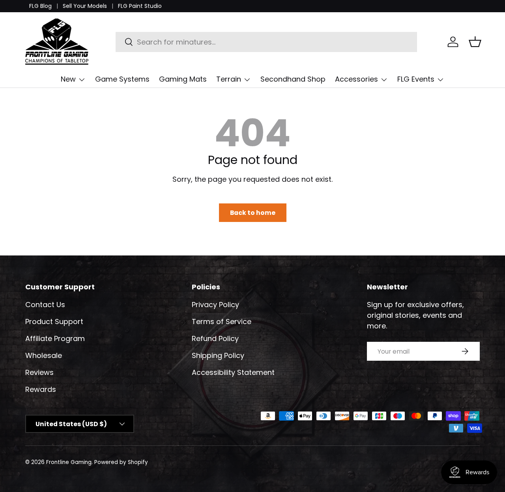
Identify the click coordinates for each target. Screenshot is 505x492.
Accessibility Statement (233, 372)
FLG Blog (40, 6)
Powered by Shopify (121, 462)
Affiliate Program (55, 338)
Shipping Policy (218, 355)
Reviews (39, 372)
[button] (475, 41)
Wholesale (43, 355)
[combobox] (266, 42)
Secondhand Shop (292, 79)
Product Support (54, 321)
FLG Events (415, 79)
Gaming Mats (183, 79)
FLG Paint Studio (140, 6)
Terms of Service (221, 321)
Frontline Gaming (69, 462)
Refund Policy (215, 338)
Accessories (356, 79)
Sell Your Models (85, 6)
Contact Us (45, 304)
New (68, 79)
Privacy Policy (215, 304)
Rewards (40, 389)
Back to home (252, 212)
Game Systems (122, 79)
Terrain (228, 79)
